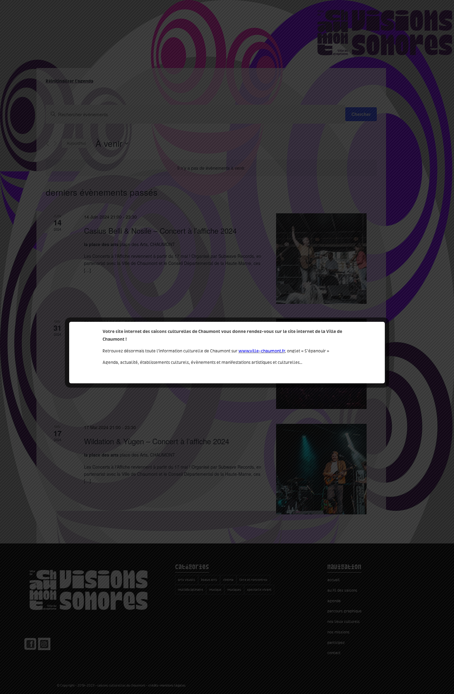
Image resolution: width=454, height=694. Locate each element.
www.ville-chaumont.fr (261, 350)
